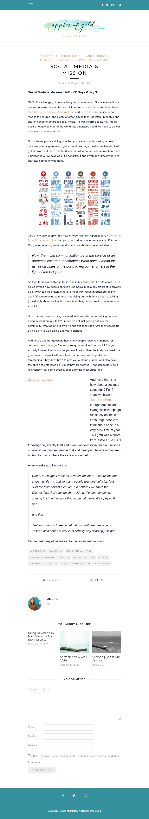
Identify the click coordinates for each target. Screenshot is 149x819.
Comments (51, 580)
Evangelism (55, 551)
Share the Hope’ (102, 399)
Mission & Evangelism (57, 60)
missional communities (43, 563)
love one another (84, 557)
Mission (103, 557)
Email (32, 736)
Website (32, 745)
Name (32, 727)
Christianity (49, 56)
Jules (98, 580)
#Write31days (37, 551)
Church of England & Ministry (85, 56)
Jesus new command (41, 557)
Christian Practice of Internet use (54, 112)
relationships (102, 563)
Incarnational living (79, 551)
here (84, 107)
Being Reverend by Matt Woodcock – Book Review (41, 636)
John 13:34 (63, 557)
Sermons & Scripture (92, 60)
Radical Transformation (75, 563)
